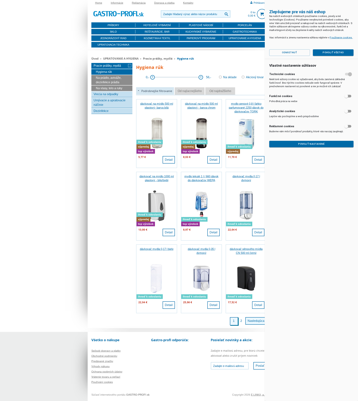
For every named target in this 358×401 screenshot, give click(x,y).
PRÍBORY (113, 25)
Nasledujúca (256, 320)
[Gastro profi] (118, 13)
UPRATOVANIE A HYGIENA (245, 38)
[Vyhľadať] (226, 14)
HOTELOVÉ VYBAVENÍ (157, 25)
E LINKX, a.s (258, 394)
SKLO (113, 31)
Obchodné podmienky (104, 355)
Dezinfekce (101, 110)
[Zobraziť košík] (262, 14)
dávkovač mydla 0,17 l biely (157, 249)
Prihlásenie (260, 2)
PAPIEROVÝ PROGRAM (201, 38)
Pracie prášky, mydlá (158, 58)
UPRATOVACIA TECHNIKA (113, 44)
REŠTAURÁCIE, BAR (157, 31)
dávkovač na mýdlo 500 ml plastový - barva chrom (201, 105)
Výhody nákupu (100, 366)
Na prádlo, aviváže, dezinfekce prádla (108, 80)
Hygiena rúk (104, 71)
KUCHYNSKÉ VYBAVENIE (201, 31)
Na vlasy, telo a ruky (109, 88)
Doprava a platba (164, 2)
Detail (169, 159)
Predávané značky (102, 361)
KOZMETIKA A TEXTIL (157, 38)
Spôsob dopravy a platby (106, 350)
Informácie (117, 2)
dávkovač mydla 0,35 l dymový (201, 250)
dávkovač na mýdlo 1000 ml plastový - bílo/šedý (156, 178)
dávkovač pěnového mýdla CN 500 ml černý (246, 250)
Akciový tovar (255, 77)
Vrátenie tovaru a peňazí (105, 376)
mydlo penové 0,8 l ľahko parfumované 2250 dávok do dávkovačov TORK (246, 107)
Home (98, 2)
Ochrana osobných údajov (106, 371)
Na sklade (230, 77)
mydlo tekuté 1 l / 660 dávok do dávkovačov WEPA (201, 178)
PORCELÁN (245, 25)
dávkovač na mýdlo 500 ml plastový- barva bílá (156, 105)
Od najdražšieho (220, 91)
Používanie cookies (341, 37)
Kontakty (188, 2)
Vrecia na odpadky (106, 94)
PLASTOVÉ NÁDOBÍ (201, 25)
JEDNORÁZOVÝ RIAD (113, 38)
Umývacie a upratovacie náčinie (109, 102)
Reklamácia (139, 2)
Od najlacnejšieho (190, 91)
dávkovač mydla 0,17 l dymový (246, 178)
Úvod (95, 58)
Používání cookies (102, 382)
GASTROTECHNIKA (245, 31)
